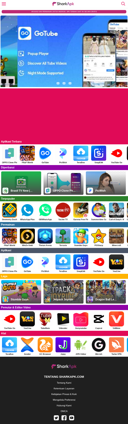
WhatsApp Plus (27, 219)
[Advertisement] (64, 115)
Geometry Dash (9, 219)
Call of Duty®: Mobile (116, 219)
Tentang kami (64, 382)
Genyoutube (81, 328)
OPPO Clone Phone (9, 162)
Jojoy (63, 354)
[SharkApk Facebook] (64, 419)
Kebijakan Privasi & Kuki (64, 394)
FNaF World (27, 162)
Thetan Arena (45, 245)
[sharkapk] (63, 4)
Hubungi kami (64, 405)
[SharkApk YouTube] (71, 419)
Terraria (63, 245)
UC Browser (45, 354)
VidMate (116, 328)
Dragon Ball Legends (106, 299)
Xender (27, 354)
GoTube (45, 162)
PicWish (63, 162)
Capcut (98, 328)
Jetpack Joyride (63, 299)
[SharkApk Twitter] (56, 419)
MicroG (98, 354)
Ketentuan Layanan (64, 388)
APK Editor (81, 354)
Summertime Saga (98, 219)
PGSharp (98, 245)
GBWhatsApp (45, 219)
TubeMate (45, 328)
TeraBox (81, 162)
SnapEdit (98, 162)
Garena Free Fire (80, 219)
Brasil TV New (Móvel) (22, 190)
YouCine (116, 271)
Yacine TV (63, 219)
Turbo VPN (117, 354)
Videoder (63, 328)
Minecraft (116, 245)
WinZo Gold (27, 245)
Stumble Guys (81, 245)
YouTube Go (116, 162)
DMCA (64, 411)
